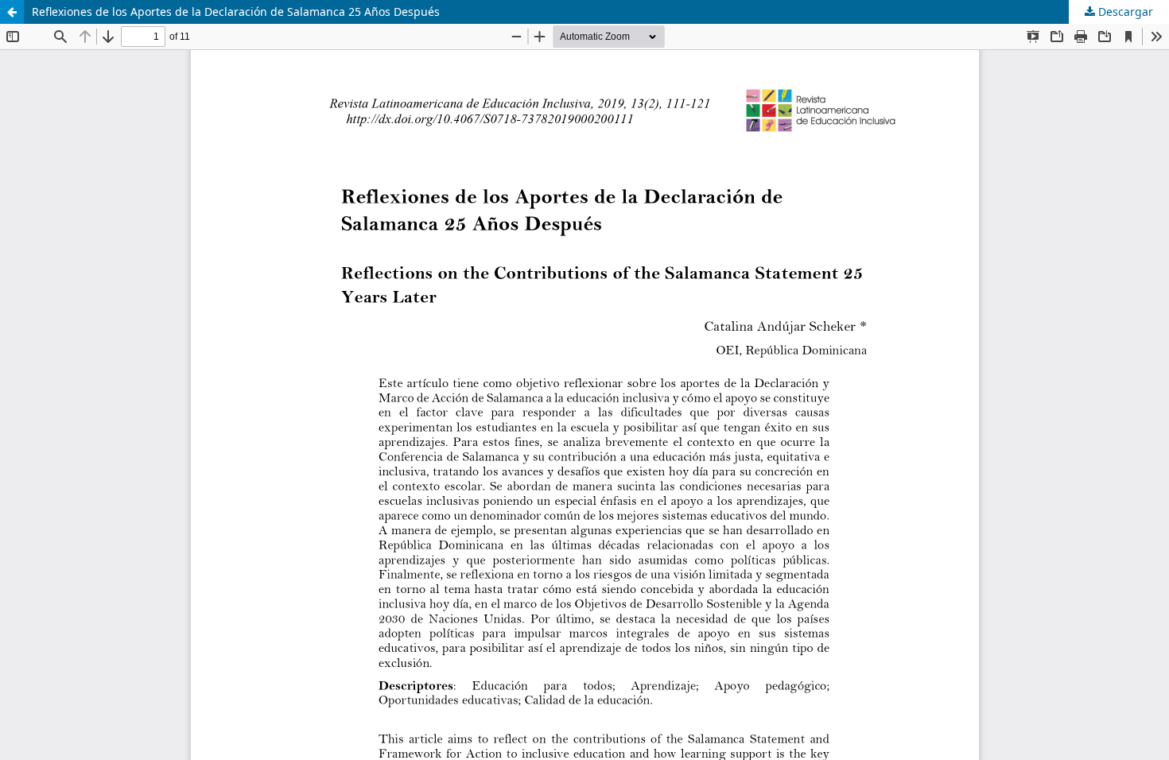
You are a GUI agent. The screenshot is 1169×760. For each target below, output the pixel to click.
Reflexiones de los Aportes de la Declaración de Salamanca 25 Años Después (236, 11)
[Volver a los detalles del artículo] (12, 12)
